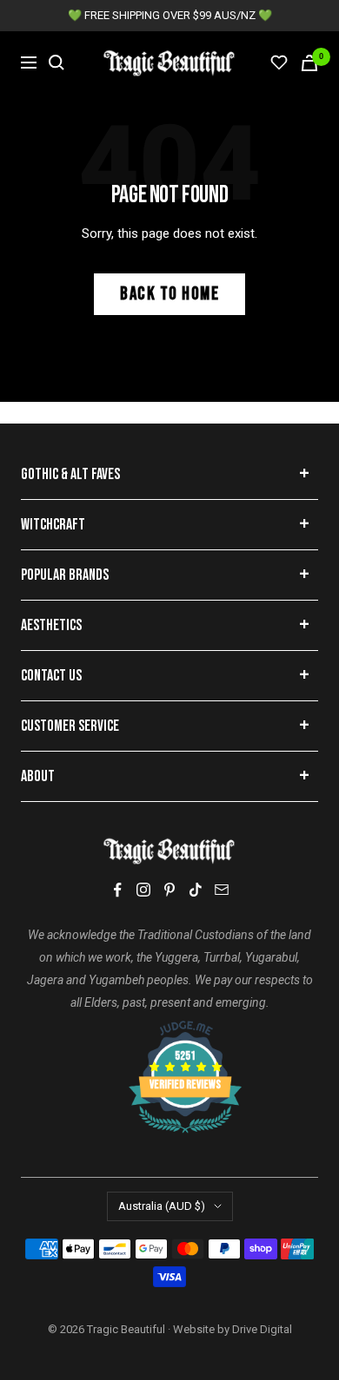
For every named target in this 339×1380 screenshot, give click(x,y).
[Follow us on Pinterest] (169, 890)
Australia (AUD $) (161, 1205)
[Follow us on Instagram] (143, 890)
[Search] (56, 62)
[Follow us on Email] (222, 890)
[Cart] (309, 63)
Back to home (169, 294)
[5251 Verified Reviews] (169, 1029)
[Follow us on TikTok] (196, 890)
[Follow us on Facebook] (117, 890)
